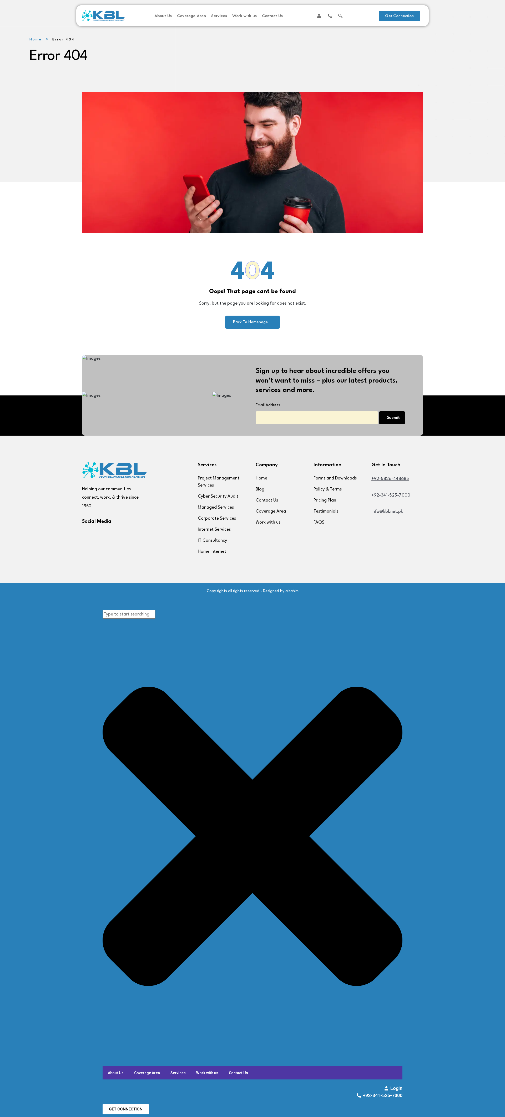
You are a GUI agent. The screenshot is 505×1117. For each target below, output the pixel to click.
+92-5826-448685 (390, 479)
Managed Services (216, 507)
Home (35, 39)
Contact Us (272, 16)
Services (219, 16)
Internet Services (214, 529)
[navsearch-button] (340, 16)
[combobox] (129, 614)
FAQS (319, 522)
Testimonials (326, 511)
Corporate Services (217, 518)
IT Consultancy (212, 540)
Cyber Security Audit (218, 496)
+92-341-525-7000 (390, 495)
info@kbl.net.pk (387, 511)
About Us (163, 16)
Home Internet (212, 551)
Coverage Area (191, 16)
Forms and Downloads (335, 478)
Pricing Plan (325, 500)
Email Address (268, 405)
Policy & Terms (328, 489)
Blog (260, 489)
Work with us (244, 16)
